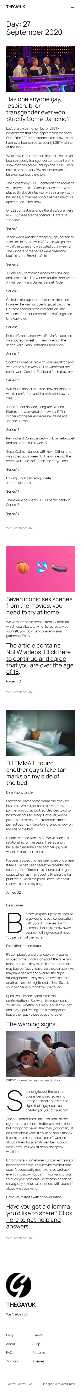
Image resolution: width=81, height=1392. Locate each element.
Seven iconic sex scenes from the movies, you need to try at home (39, 605)
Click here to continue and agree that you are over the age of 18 (40, 661)
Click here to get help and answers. (39, 1219)
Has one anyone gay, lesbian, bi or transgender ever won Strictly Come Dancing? (38, 109)
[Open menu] (72, 6)
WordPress (68, 1384)
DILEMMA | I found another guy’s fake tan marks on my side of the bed (36, 773)
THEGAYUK (15, 6)
